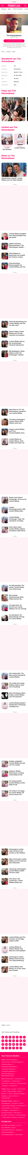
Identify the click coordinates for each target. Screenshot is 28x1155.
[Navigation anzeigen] (2, 5)
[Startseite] (14, 6)
